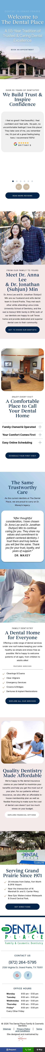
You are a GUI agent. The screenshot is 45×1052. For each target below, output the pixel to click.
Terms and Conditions (28, 1030)
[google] (17, 975)
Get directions (22, 907)
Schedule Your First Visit (22, 456)
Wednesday (13, 1000)
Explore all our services (22, 701)
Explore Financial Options (22, 815)
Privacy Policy (23, 1029)
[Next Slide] (26, 187)
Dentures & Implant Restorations (21, 691)
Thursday (11, 1004)
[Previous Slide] (19, 187)
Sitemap (7, 1029)
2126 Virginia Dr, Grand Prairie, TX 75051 (22, 967)
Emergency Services (16, 682)
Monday (11, 994)
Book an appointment (22, 50)
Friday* (10, 1007)
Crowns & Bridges (14, 687)
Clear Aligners (13, 678)
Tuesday (11, 997)
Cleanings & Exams (15, 673)
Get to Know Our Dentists (22, 330)
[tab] (13, 181)
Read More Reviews (22, 196)
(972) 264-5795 (22, 962)
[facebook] (28, 975)
